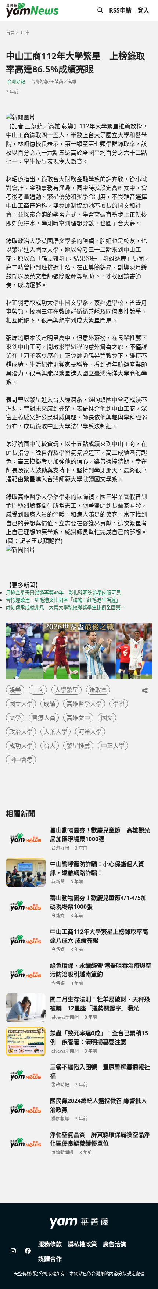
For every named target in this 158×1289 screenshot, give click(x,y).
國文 (107, 718)
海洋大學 (90, 732)
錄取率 (98, 690)
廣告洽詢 (114, 1244)
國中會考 (21, 760)
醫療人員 (43, 718)
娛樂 (15, 690)
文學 (15, 718)
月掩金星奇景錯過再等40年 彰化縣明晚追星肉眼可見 (63, 592)
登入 (143, 10)
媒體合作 (50, 1259)
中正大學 (113, 746)
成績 (49, 704)
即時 (24, 32)
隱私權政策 (82, 1244)
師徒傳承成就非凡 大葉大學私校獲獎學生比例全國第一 (65, 607)
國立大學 (21, 704)
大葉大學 (55, 732)
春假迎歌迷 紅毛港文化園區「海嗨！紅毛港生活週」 (63, 600)
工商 (38, 690)
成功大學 (21, 746)
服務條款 (50, 1244)
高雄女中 (78, 718)
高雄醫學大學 (84, 704)
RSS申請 (120, 10)
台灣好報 (16, 82)
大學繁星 (66, 690)
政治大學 (21, 732)
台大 (49, 746)
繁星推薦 (78, 746)
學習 (119, 704)
